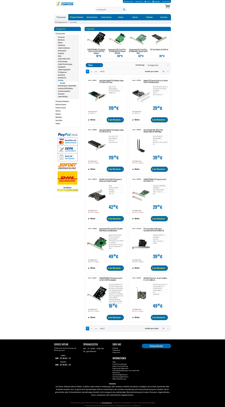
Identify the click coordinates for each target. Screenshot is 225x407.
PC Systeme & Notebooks (62, 101)
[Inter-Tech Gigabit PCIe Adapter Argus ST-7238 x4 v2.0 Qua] (97, 95)
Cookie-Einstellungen (119, 364)
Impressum (116, 352)
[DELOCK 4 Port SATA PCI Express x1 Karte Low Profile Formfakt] (97, 194)
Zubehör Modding (63, 97)
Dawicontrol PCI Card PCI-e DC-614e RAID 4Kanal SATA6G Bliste (110, 230)
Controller (60, 80)
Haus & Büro (59, 120)
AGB (113, 362)
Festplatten (61, 53)
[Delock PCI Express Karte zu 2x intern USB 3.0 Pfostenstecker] (141, 95)
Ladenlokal (116, 350)
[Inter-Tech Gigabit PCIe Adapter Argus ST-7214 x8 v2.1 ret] (97, 144)
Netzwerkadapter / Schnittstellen (67, 86)
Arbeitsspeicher (62, 51)
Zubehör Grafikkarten (64, 48)
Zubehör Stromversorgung (65, 64)
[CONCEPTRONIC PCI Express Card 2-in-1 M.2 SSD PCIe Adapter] (96, 39)
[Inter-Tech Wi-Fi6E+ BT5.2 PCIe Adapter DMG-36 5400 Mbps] (141, 144)
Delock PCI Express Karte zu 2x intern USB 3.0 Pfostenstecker (156, 81)
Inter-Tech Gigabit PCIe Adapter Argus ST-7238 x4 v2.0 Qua (111, 81)
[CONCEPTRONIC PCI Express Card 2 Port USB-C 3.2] (141, 194)
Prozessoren (61, 37)
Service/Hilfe (166, 1)
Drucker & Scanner (61, 108)
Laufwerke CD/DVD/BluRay (65, 88)
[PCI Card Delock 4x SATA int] (159, 39)
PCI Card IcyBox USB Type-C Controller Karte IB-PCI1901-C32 (154, 230)
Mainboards (61, 40)
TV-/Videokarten (62, 72)
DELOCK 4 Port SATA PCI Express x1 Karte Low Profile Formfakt (110, 180)
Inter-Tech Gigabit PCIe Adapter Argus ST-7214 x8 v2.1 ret (111, 131)
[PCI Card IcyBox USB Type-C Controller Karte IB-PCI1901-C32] (141, 243)
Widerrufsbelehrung (119, 379)
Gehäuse (60, 43)
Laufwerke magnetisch (64, 91)
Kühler (60, 56)
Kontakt (115, 348)
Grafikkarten (61, 45)
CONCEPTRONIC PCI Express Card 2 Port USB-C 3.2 (155, 180)
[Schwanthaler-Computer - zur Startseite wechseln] (65, 7)
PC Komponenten (60, 34)
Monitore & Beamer (61, 105)
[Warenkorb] (159, 6)
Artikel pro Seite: (152, 71)
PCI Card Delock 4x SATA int (159, 50)
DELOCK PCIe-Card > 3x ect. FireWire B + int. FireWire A (155, 279)
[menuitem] (128, 1)
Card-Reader (61, 94)
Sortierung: (140, 65)
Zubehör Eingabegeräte (64, 70)
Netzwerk (58, 114)
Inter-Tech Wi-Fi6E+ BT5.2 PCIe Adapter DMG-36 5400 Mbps (153, 131)
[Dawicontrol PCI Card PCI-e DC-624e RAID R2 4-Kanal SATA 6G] (117, 39)
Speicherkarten (62, 78)
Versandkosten (107, 403)
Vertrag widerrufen (156, 346)
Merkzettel (139, 1)
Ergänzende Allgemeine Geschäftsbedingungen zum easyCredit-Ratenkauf (126, 370)
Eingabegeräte (62, 67)
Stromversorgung (62, 61)
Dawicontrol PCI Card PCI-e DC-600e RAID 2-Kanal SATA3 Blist (138, 51)
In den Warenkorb (114, 119)
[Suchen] (124, 9)
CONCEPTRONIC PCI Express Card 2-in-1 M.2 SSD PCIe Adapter (96, 51)
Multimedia (59, 117)
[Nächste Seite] (91, 71)
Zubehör (58, 124)
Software (58, 111)
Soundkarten (61, 75)
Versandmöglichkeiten (120, 375)
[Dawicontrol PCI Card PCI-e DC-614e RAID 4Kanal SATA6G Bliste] (97, 243)
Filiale (148, 1)
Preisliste (157, 1)
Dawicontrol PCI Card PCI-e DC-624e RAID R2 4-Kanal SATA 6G (117, 51)
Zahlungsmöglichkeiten (120, 377)
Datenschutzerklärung (120, 366)
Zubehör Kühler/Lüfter (64, 59)
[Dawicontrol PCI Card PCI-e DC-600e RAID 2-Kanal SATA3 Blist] (138, 39)
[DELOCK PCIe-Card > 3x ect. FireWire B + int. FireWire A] (141, 293)
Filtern (90, 65)
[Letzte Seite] (96, 71)
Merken (92, 119)
